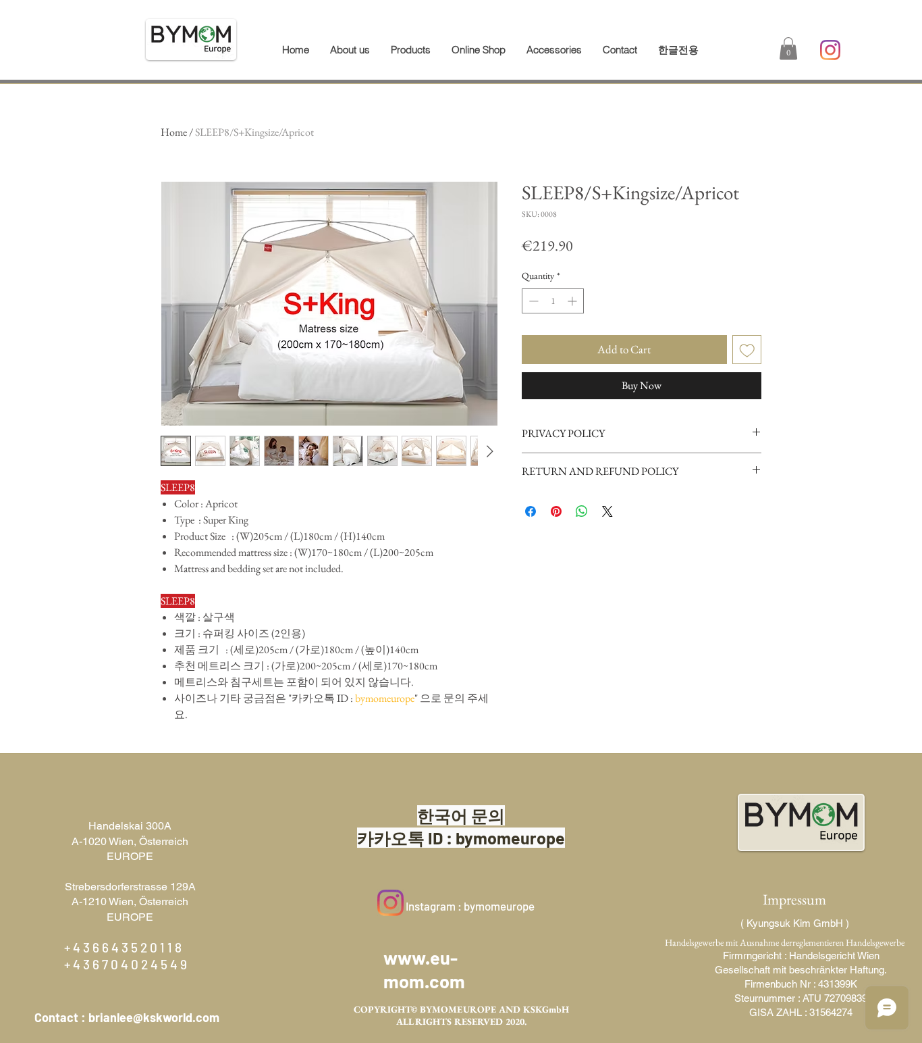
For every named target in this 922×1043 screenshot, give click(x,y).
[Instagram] (830, 50)
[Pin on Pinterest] (556, 511)
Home (174, 132)
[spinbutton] (553, 301)
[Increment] (573, 301)
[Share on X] (607, 511)
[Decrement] (532, 301)
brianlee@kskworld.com (153, 1017)
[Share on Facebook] (530, 511)
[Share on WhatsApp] (582, 511)
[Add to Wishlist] (747, 350)
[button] (410, 50)
